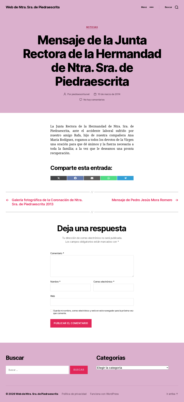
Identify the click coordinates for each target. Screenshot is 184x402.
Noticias (92, 27)
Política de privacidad (74, 393)
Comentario (57, 253)
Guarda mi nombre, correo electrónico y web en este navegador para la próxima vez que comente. (93, 312)
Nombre (55, 281)
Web (52, 296)
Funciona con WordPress (104, 393)
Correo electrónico (103, 281)
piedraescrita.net (81, 94)
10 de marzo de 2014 (109, 94)
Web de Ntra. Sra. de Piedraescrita (33, 7)
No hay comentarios (94, 99)
